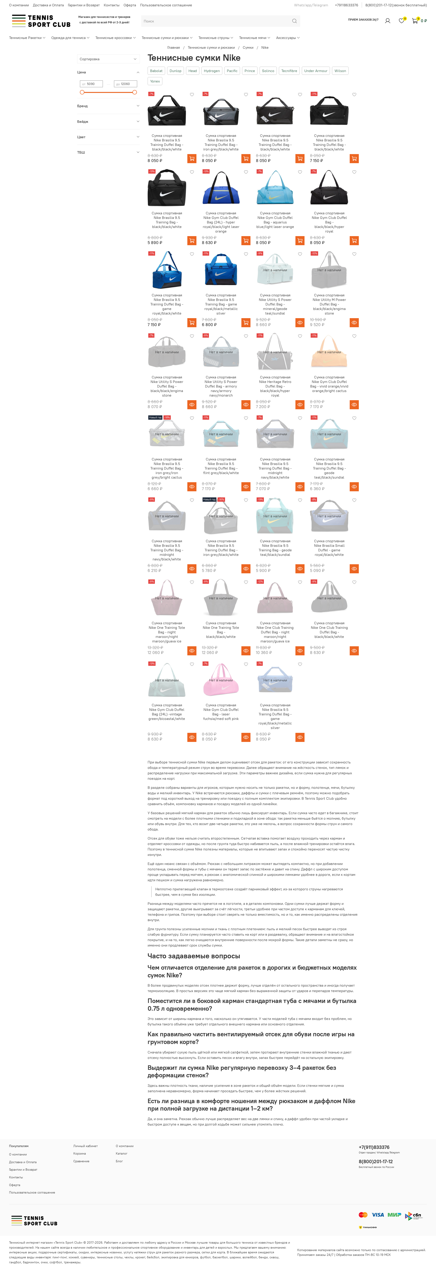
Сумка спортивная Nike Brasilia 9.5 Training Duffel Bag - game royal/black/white (166, 304)
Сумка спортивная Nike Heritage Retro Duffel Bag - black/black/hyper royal (275, 386)
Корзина (79, 1153)
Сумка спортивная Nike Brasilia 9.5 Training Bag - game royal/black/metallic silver (221, 304)
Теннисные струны (213, 37)
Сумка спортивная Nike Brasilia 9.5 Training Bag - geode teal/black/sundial (275, 548)
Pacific (232, 70)
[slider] (82, 92)
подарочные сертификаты (57, 1252)
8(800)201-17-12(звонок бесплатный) (396, 5)
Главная (173, 47)
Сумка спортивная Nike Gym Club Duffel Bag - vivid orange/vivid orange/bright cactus (329, 384)
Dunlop (175, 70)
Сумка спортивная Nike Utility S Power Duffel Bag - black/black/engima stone (167, 386)
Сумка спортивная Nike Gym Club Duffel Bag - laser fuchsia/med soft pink (221, 712)
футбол (205, 1257)
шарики (235, 1257)
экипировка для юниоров (179, 1257)
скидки (84, 1252)
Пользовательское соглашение (166, 5)
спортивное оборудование (160, 1247)
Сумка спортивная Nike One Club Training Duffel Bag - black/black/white (329, 630)
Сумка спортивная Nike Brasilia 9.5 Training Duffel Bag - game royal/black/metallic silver (275, 716)
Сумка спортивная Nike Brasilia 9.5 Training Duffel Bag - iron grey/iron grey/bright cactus (166, 468)
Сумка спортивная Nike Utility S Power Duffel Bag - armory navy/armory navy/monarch (221, 386)
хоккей (74, 1257)
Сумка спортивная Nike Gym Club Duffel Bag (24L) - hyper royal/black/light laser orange (221, 222)
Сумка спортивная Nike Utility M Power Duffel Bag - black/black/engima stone (329, 304)
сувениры (88, 1257)
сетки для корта (213, 1252)
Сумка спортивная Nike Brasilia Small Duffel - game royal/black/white (329, 548)
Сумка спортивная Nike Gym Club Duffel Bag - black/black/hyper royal (329, 222)
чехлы (129, 1257)
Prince (250, 70)
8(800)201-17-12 (376, 1161)
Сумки (248, 47)
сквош (274, 1257)
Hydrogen (212, 70)
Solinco (268, 70)
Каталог (121, 1153)
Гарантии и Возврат (84, 5)
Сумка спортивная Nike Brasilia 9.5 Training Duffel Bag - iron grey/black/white (221, 142)
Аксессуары (286, 37)
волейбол (250, 1257)
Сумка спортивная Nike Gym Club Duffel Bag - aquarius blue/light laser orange (275, 220)
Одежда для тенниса (68, 37)
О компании (19, 5)
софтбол (56, 1262)
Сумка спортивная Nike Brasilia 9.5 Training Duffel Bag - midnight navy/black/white (275, 468)
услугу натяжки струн (139, 1252)
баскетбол (220, 1257)
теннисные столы (110, 1257)
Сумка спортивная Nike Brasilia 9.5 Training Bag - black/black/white (167, 220)
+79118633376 (346, 5)
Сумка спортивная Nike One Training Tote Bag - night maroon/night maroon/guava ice (167, 632)
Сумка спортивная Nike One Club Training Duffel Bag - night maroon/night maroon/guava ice (275, 632)
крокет (140, 1257)
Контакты (111, 5)
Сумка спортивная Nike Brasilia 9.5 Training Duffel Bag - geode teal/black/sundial (329, 468)
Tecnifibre (289, 70)
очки (44, 1262)
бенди (263, 1257)
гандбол (15, 1262)
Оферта (130, 5)
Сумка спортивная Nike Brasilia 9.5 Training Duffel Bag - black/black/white (166, 142)
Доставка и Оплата (48, 5)
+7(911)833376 (374, 1147)
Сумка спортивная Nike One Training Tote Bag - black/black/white (221, 630)
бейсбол (153, 1257)
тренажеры (72, 1262)
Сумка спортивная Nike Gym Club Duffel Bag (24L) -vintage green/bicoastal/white (167, 712)
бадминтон (31, 1262)
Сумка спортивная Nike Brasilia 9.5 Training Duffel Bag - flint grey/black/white (221, 466)
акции (32, 1252)
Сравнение (81, 1161)
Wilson (340, 70)
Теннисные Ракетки (25, 37)
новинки (115, 1252)
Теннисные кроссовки (113, 37)
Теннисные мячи (252, 37)
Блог (119, 1161)
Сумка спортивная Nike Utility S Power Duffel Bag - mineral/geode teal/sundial (275, 304)
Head (192, 70)
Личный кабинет (85, 1146)
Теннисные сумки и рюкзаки (165, 37)
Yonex (155, 81)
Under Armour (315, 70)
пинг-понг (59, 1257)
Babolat (156, 70)
